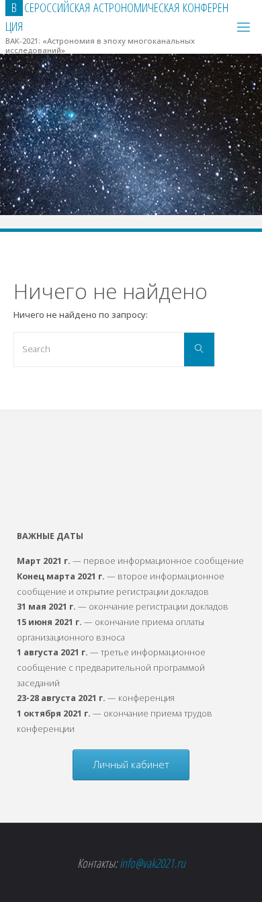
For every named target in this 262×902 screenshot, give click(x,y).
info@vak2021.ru (152, 862)
